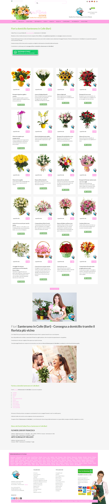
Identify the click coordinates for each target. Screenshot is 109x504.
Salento (26, 484)
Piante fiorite (58, 489)
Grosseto (22, 460)
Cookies (76, 501)
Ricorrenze (75, 21)
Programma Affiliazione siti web (40, 480)
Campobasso (18, 458)
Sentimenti (38, 21)
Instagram (19, 498)
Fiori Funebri (58, 480)
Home (13, 21)
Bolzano (94, 457)
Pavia (87, 461)
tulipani (14, 400)
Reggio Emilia (27, 463)
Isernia (31, 460)
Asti (49, 457)
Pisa (58, 461)
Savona (80, 463)
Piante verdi (58, 487)
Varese (37, 464)
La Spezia (66, 463)
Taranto (85, 463)
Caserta (24, 458)
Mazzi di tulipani (59, 484)
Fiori (45, 21)
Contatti (35, 477)
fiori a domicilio (30, 33)
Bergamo (60, 457)
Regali (58, 21)
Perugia (54, 461)
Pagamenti (35, 476)
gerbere (14, 394)
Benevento (74, 457)
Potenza (92, 461)
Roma (40, 463)
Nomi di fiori (36, 487)
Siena (57, 463)
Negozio (21, 21)
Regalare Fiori (36, 486)
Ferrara (72, 458)
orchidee (15, 392)
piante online (16, 401)
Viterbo (72, 464)
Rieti (37, 463)
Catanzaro (63, 458)
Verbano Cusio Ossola (45, 464)
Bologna (80, 457)
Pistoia (83, 461)
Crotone (36, 460)
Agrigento (13, 457)
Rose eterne (84, 21)
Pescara (49, 461)
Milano (73, 460)
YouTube (16, 498)
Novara (20, 461)
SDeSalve (87, 501)
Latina (55, 460)
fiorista (16, 389)
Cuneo (39, 458)
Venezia (58, 464)
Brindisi (85, 457)
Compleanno (66, 21)
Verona (67, 464)
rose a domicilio (16, 404)
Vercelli (53, 464)
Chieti (28, 458)
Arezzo (45, 457)
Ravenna (13, 463)
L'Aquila (40, 457)
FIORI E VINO (29, 21)
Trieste (24, 464)
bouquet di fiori (16, 406)
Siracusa (72, 463)
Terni (20, 464)
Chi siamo (35, 473)
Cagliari (12, 458)
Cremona (48, 458)
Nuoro (24, 461)
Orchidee (58, 490)
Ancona (24, 457)
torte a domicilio (16, 407)
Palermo (35, 461)
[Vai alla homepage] (29, 12)
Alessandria (19, 457)
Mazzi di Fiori (58, 477)
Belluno (69, 457)
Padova (44, 461)
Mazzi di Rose (59, 478)
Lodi (52, 460)
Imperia (27, 460)
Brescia (89, 457)
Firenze (80, 458)
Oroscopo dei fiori (37, 489)
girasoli (14, 395)
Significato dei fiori (37, 492)
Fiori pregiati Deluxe (60, 476)
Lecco (40, 460)
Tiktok (21, 498)
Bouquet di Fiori (59, 483)
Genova (12, 460)
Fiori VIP (35, 490)
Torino (12, 464)
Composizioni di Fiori (60, 481)
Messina (69, 460)
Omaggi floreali (59, 473)
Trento (94, 463)
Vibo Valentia (78, 464)
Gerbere (57, 474)
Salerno (53, 463)
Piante (51, 21)
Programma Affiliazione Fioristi (40, 481)
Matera (12, 461)
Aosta (29, 457)
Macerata (64, 460)
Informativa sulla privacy (67, 501)
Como (43, 458)
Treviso (29, 464)
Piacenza (40, 461)
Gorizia (17, 460)
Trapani (16, 464)
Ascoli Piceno (34, 457)
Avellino (52, 457)
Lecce (44, 460)
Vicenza (63, 464)
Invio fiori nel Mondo (37, 484)
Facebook (14, 498)
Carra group (58, 501)
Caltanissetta (34, 458)
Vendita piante (59, 486)
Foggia (76, 458)
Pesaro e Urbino (77, 461)
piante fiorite (16, 403)
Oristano (29, 461)
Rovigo (48, 463)
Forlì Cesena (86, 458)
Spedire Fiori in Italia (37, 483)
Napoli (16, 461)
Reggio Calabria (19, 463)
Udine (33, 464)
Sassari (76, 463)
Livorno (48, 460)
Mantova (78, 460)
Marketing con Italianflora (38, 478)
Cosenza (53, 458)
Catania (58, 458)
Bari (56, 457)
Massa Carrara (89, 460)
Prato (67, 461)
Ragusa (33, 463)
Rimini (44, 463)
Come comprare (36, 474)
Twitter (12, 498)
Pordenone (62, 461)
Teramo (90, 463)
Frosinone (92, 458)
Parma (70, 461)
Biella (65, 457)
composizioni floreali (17, 398)
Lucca (59, 460)
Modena (83, 460)
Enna (68, 458)
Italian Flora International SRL (43, 501)
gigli (13, 397)
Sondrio (61, 463)
